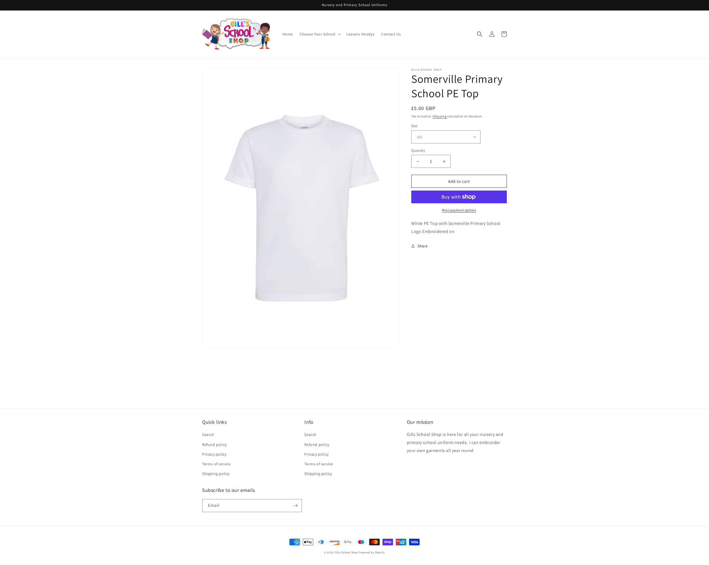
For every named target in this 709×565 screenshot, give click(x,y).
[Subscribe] (295, 505)
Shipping (440, 116)
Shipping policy (216, 473)
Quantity (418, 150)
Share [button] (423, 245)
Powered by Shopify (371, 552)
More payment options (459, 210)
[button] (319, 34)
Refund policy (214, 444)
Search (208, 434)
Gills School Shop (346, 552)
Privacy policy (214, 454)
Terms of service (216, 463)
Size (414, 126)
